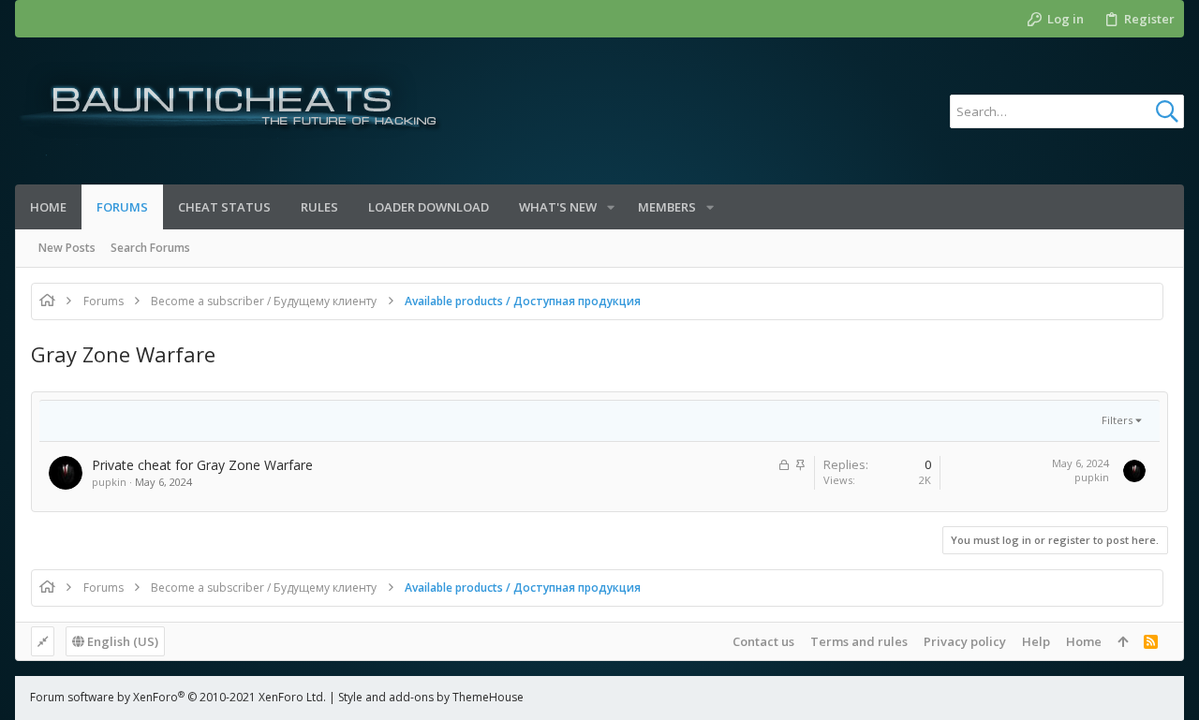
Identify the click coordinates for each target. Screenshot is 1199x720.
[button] (611, 207)
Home (1084, 641)
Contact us (763, 641)
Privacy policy (965, 641)
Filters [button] (1117, 420)
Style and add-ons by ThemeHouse (431, 697)
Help (1036, 641)
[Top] (1122, 641)
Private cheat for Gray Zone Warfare (202, 465)
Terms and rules (859, 641)
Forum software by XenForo (178, 697)
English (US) (121, 641)
